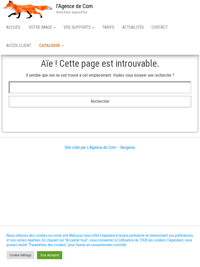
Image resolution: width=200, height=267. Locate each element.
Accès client (18, 45)
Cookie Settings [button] (20, 255)
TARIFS (108, 27)
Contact (160, 27)
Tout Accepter (49, 255)
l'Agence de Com (74, 6)
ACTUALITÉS (133, 27)
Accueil (13, 27)
